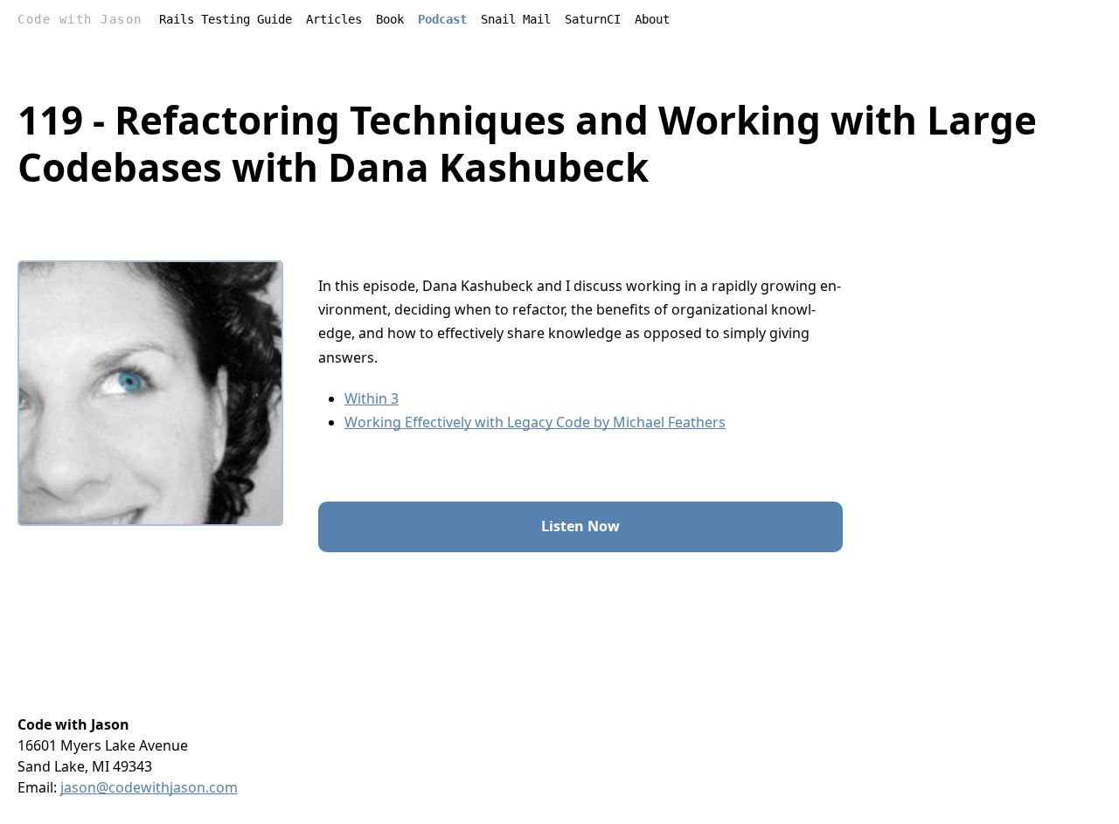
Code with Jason (79, 19)
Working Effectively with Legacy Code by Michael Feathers (535, 422)
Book (390, 19)
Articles (334, 19)
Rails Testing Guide (225, 19)
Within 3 (371, 398)
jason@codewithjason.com (149, 787)
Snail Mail (516, 19)
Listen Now (580, 526)
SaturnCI (593, 19)
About (652, 19)
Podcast (442, 19)
